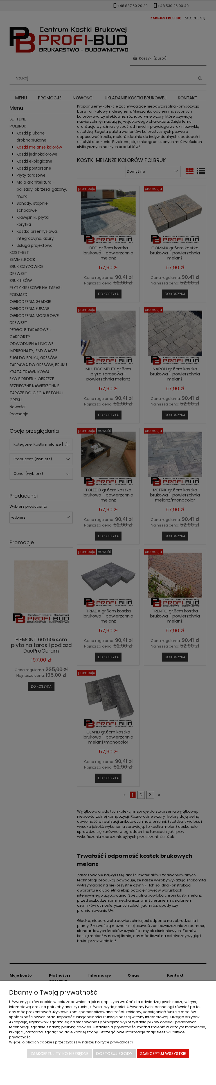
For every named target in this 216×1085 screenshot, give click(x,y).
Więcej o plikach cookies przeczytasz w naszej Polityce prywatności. (71, 1042)
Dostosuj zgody (114, 1053)
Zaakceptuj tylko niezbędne (59, 1053)
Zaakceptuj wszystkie (163, 1053)
